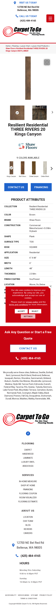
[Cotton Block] (45, 168)
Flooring (15, 46)
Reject (35, 311)
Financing (41, 187)
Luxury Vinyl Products (39, 46)
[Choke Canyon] (33, 168)
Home (8, 46)
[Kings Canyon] (11, 168)
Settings (28, 316)
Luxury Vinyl (25, 46)
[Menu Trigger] (50, 18)
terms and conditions (18, 304)
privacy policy (32, 302)
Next (51, 111)
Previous (4, 111)
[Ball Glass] (22, 168)
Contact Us (16, 187)
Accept (21, 311)
